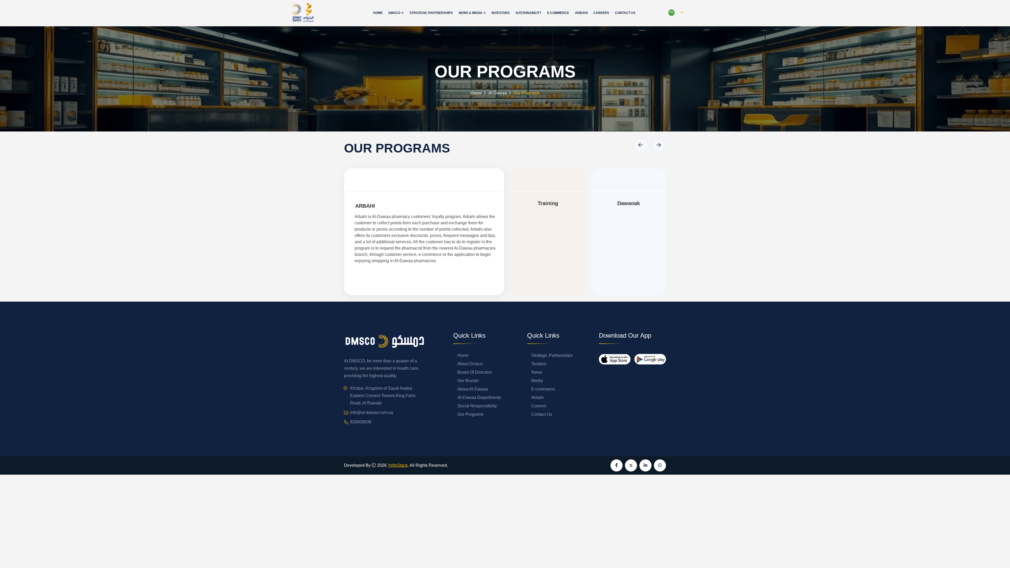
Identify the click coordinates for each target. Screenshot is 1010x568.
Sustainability (528, 13)
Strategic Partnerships (431, 13)
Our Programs (470, 414)
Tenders (538, 364)
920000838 (360, 422)
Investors (501, 13)
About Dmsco (470, 364)
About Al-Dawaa (472, 389)
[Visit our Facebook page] (616, 465)
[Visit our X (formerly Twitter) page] (631, 465)
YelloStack (398, 465)
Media (537, 380)
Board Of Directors (474, 372)
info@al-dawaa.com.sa (371, 412)
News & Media (470, 13)
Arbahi (581, 13)
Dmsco (394, 13)
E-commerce (558, 13)
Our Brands (468, 380)
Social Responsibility (477, 406)
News (536, 372)
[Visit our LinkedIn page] (645, 465)
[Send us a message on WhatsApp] (660, 465)
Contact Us (625, 13)
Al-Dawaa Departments (479, 397)
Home (378, 13)
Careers (601, 13)
